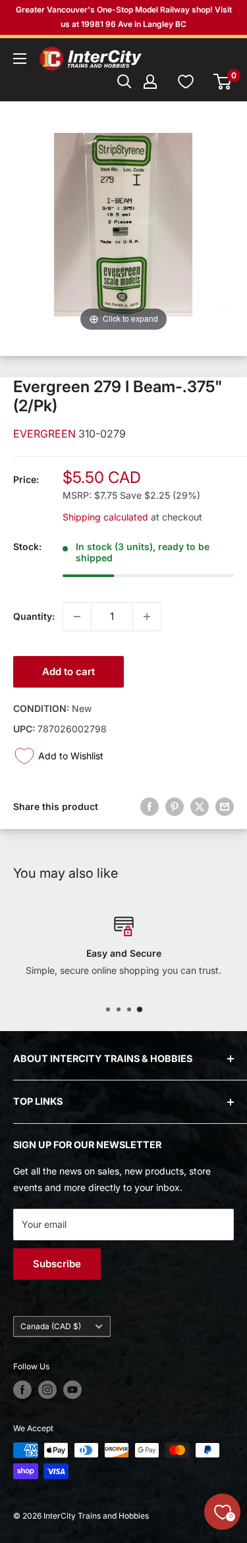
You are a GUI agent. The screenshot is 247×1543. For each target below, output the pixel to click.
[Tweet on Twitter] (199, 806)
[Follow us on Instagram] (47, 1389)
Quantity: (34, 616)
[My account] (150, 81)
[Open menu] (19, 58)
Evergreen (45, 433)
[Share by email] (224, 806)
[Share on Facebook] (149, 806)
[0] (223, 81)
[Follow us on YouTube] (72, 1389)
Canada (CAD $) (50, 1326)
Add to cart (68, 671)
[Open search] (124, 81)
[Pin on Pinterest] (174, 806)
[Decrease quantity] (77, 616)
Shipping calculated (105, 516)
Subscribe (57, 1263)
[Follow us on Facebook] (22, 1389)
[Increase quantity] (147, 616)
